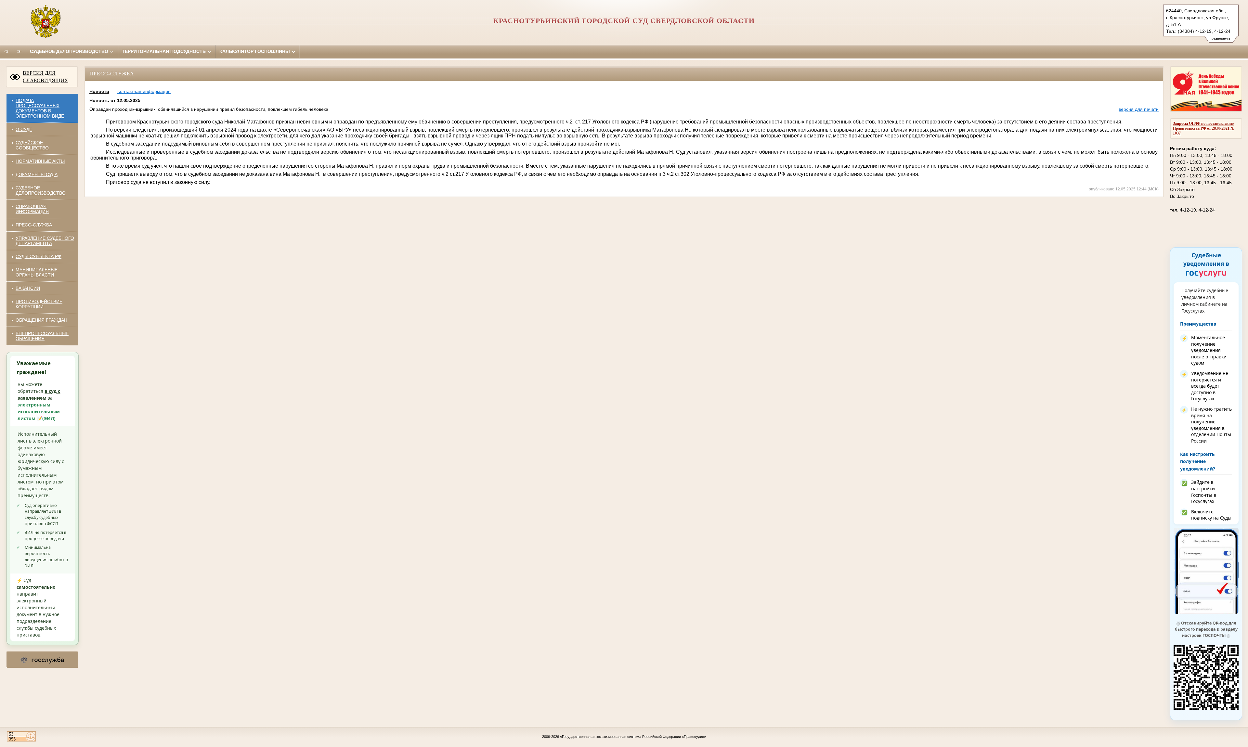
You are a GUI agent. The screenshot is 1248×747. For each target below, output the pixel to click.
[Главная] (6, 51)
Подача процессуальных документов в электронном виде (40, 108)
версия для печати (1139, 109)
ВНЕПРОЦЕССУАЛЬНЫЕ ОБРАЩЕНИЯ (42, 336)
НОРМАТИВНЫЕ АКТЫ (40, 161)
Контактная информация (144, 91)
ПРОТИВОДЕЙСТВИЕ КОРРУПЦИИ (39, 304)
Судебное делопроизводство (70, 51)
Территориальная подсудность (164, 51)
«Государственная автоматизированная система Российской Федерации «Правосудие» (633, 737)
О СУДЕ (24, 129)
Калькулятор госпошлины (255, 51)
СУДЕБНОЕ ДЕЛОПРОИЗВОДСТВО (41, 190)
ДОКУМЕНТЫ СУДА (37, 174)
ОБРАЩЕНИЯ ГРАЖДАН (41, 320)
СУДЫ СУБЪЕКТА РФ (38, 256)
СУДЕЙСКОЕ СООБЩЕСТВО (32, 145)
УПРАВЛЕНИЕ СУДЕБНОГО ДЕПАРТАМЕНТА (45, 241)
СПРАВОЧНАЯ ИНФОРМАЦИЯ (32, 209)
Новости (99, 91)
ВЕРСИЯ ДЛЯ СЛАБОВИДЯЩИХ (45, 76)
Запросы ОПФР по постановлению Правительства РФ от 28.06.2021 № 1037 (1203, 128)
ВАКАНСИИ (28, 288)
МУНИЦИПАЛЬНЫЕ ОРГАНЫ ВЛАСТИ (37, 272)
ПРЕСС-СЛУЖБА (34, 224)
